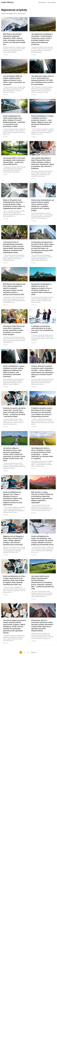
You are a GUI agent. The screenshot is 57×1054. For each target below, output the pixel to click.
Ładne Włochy (7, 2)
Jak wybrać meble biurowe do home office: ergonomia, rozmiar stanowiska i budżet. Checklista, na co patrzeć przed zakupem (14, 330)
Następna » (33, 652)
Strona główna (52, 2)
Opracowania (42, 2)
